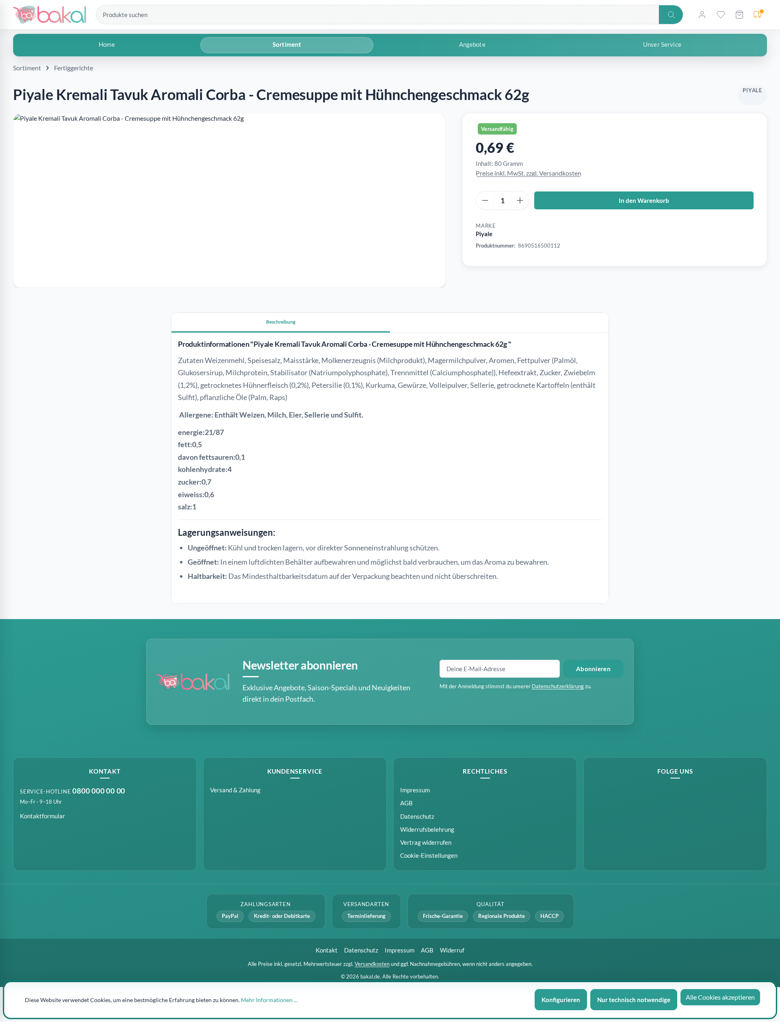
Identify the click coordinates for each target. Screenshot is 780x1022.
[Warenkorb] (739, 15)
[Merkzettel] (721, 15)
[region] (229, 200)
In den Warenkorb (644, 200)
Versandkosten (372, 964)
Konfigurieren (561, 999)
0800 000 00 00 (98, 791)
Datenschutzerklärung (558, 686)
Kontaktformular (42, 816)
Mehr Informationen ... (269, 999)
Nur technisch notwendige (633, 999)
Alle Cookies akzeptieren (720, 997)
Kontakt (327, 950)
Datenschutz (417, 816)
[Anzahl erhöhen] (520, 200)
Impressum (415, 790)
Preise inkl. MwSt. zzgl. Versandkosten (528, 173)
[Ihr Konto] (702, 15)
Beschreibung (280, 322)
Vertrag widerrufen (425, 842)
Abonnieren (593, 668)
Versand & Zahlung (235, 790)
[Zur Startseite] (49, 14)
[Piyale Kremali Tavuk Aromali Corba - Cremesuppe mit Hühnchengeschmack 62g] (229, 200)
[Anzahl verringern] (485, 200)
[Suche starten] (671, 14)
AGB (406, 803)
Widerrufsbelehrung (427, 829)
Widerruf (452, 950)
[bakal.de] (193, 681)
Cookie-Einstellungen (428, 855)
